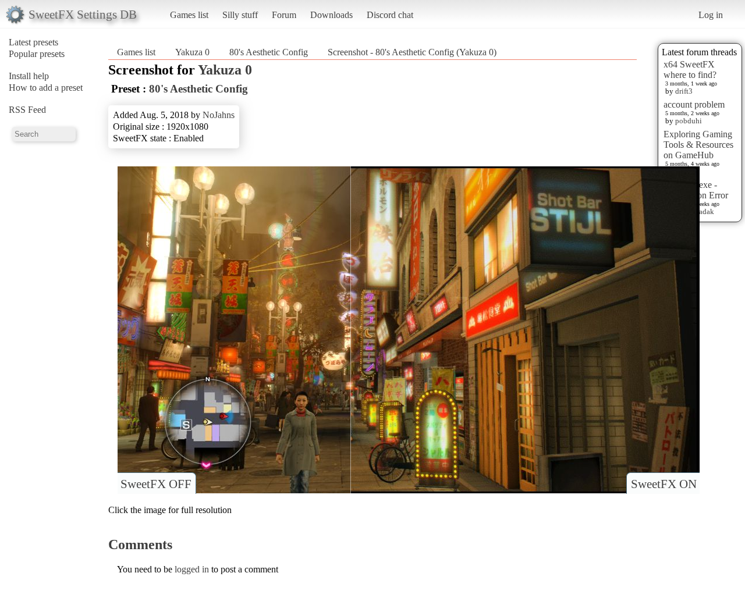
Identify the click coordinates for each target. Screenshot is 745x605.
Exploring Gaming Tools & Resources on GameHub (698, 144)
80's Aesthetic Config (268, 52)
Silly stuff (240, 15)
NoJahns (219, 115)
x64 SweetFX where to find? (690, 69)
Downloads (331, 15)
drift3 (684, 91)
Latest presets (33, 42)
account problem (694, 104)
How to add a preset (46, 87)
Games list (189, 15)
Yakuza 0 (192, 52)
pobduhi (688, 120)
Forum (284, 15)
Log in (710, 15)
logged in (192, 569)
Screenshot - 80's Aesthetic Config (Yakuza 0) (412, 52)
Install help (29, 76)
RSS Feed (27, 110)
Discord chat (390, 15)
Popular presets (37, 54)
